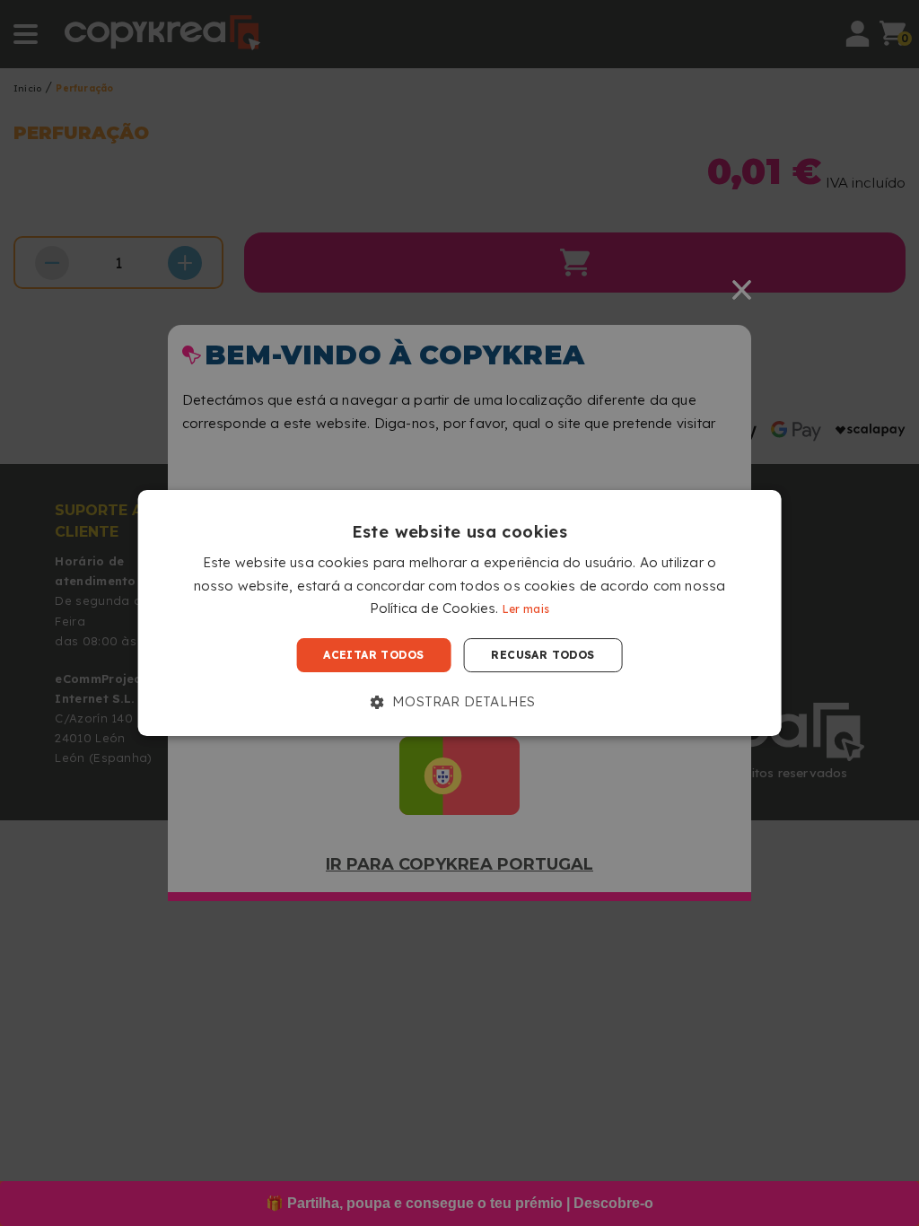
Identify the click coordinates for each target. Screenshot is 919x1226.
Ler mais (526, 610)
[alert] (459, 613)
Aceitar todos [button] (373, 654)
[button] (460, 702)
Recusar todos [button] (542, 654)
